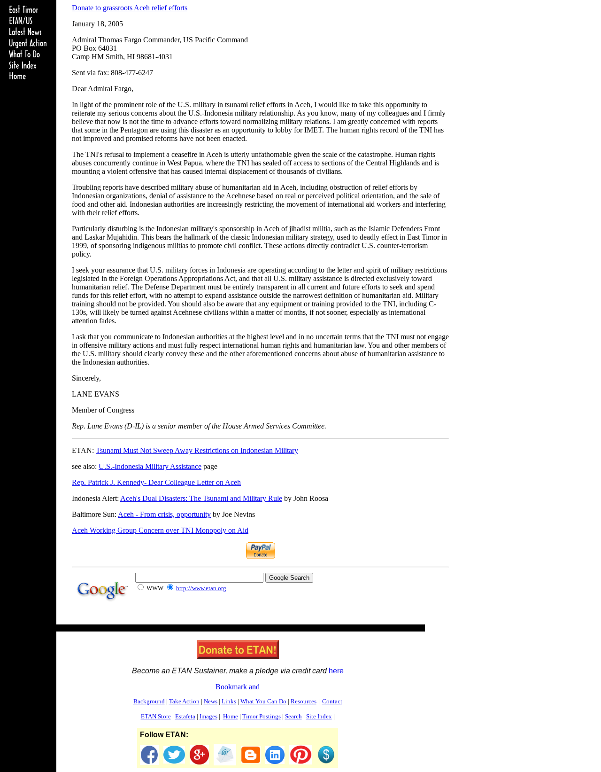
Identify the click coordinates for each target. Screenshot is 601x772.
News (210, 701)
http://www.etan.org (201, 588)
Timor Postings (261, 716)
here (336, 671)
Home (230, 716)
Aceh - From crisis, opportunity (164, 514)
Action (184, 701)
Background (149, 701)
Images (208, 716)
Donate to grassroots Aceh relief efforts (129, 8)
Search (293, 716)
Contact (332, 701)
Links (229, 701)
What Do (263, 701)
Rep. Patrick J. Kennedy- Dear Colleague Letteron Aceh (156, 482)
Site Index (319, 716)
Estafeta (185, 716)
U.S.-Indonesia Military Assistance (150, 466)
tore (156, 716)
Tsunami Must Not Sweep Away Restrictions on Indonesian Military (197, 450)
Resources (303, 701)
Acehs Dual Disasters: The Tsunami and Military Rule (201, 498)
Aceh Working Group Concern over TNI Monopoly (160, 530)
